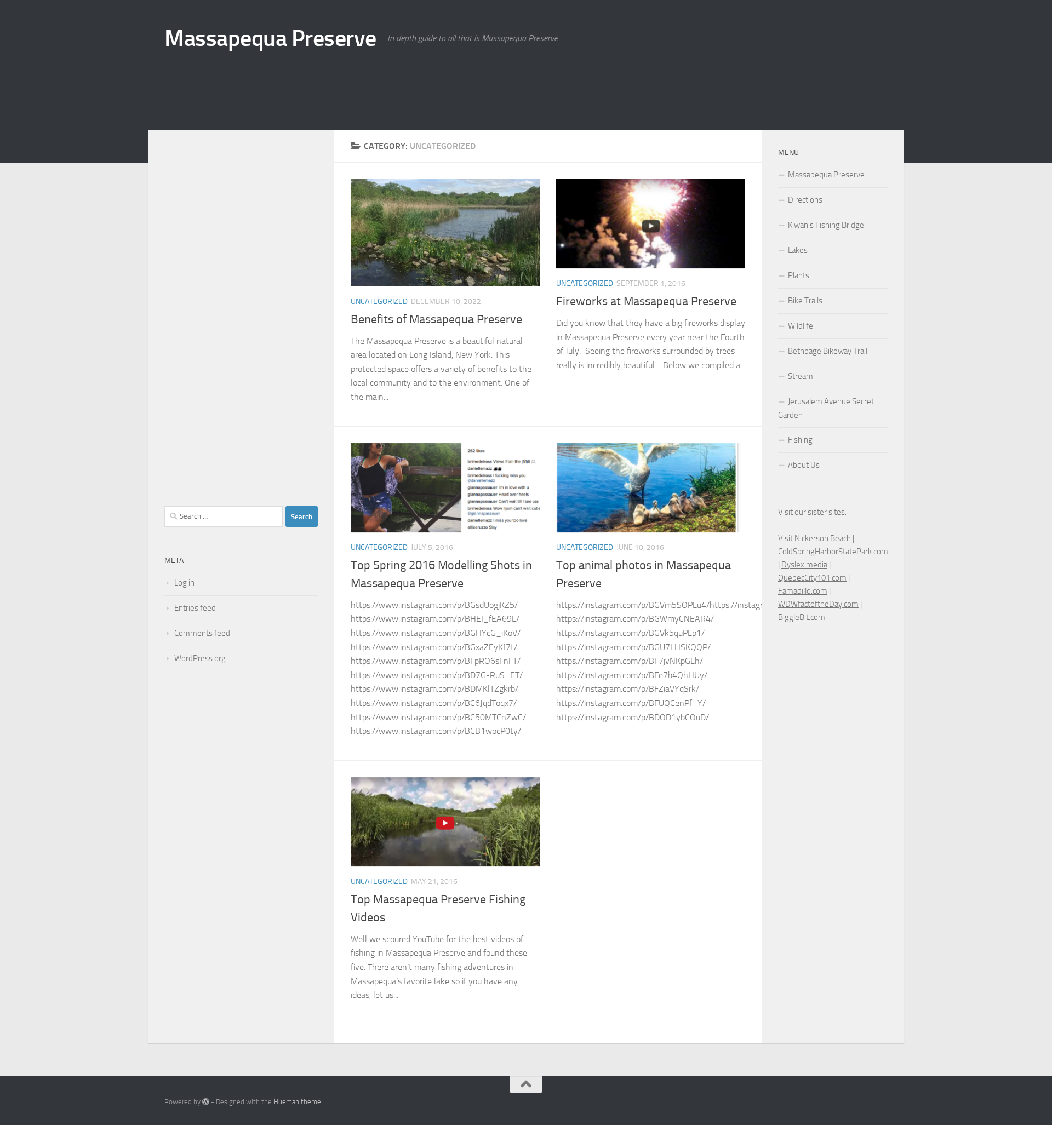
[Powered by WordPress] (205, 1101)
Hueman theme (297, 1102)
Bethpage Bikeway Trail (827, 351)
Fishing (800, 440)
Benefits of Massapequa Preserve (436, 319)
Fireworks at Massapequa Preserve (646, 301)
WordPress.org (200, 658)
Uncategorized (379, 301)
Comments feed (202, 633)
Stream (800, 376)
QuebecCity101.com (812, 578)
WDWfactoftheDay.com (818, 604)
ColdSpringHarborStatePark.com (833, 551)
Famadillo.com (802, 591)
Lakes (798, 250)
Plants (798, 275)
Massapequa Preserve (270, 38)
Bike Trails (805, 301)
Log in (184, 583)
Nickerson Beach (822, 538)
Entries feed (195, 608)
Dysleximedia (804, 565)
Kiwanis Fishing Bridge (826, 225)
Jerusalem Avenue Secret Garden (826, 408)
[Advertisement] (688, 85)
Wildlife (800, 326)
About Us (804, 465)
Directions (805, 200)
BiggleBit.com (801, 617)
